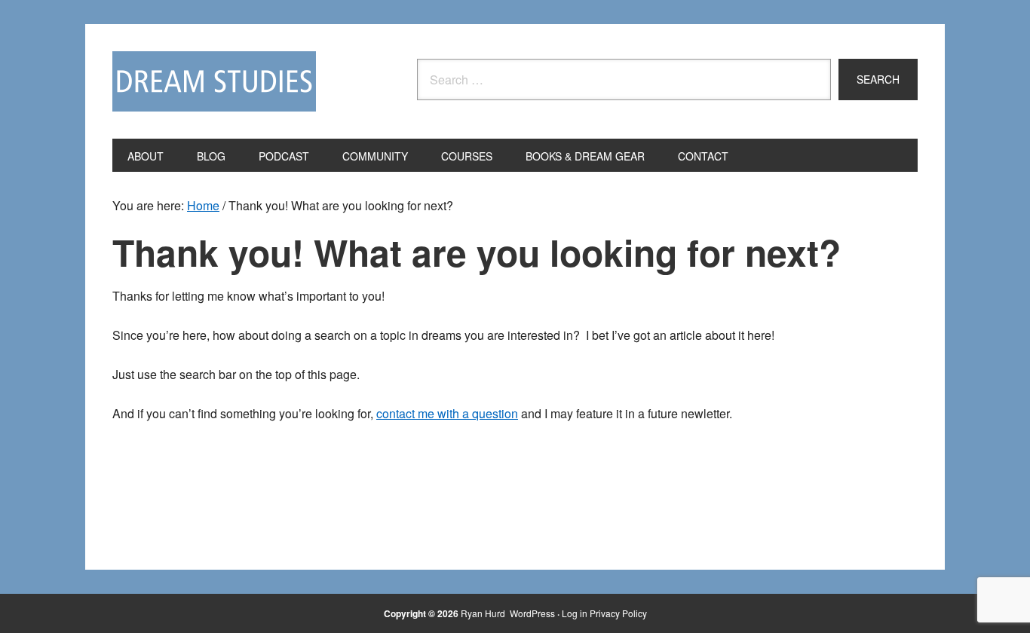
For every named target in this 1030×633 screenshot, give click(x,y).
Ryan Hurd (484, 613)
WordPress (532, 613)
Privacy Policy (618, 613)
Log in (574, 613)
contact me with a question (447, 413)
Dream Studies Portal (214, 81)
